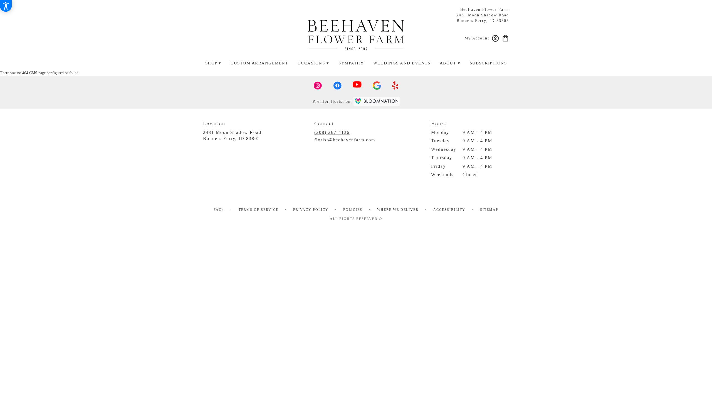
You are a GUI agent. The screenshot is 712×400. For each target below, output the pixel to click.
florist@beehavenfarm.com (344, 140)
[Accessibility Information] (6, 6)
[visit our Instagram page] (318, 85)
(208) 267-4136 (332, 132)
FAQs (219, 210)
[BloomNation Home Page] (376, 101)
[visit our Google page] (377, 85)
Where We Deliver (398, 210)
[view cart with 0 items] (505, 37)
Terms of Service (258, 210)
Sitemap (489, 210)
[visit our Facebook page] (337, 85)
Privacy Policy (310, 210)
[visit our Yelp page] (395, 85)
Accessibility (449, 210)
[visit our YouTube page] (357, 85)
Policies (352, 210)
